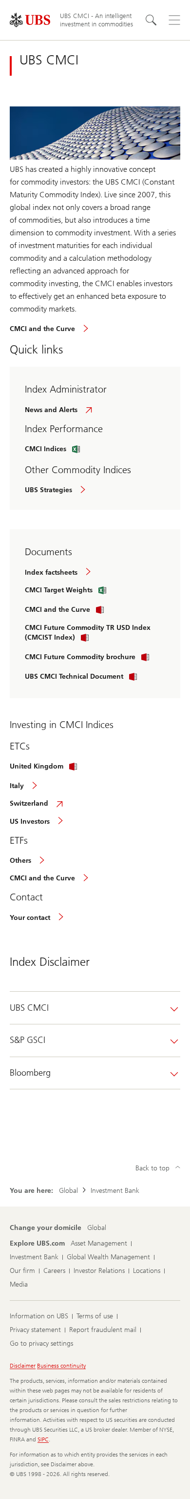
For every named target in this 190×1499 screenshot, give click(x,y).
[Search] (151, 20)
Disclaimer (23, 1365)
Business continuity (61, 1365)
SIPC (43, 1439)
